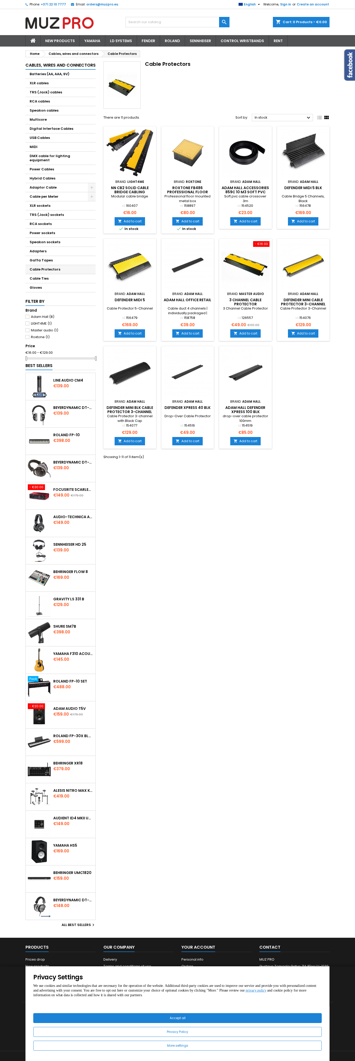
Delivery (110, 959)
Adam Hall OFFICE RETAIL (187, 300)
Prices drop (35, 959)
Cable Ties (39, 278)
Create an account (313, 4)
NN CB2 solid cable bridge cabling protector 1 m (130, 192)
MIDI (33, 146)
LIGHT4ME (41, 323)
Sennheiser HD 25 (69, 544)
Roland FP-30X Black (73, 736)
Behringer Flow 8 (70, 572)
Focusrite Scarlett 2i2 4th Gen (73, 489)
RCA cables (40, 101)
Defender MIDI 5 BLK (303, 187)
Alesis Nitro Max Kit (73, 790)
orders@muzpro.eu (102, 4)
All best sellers (79, 925)
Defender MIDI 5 (130, 300)
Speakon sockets (45, 242)
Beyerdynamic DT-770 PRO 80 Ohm (73, 408)
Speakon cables (44, 110)
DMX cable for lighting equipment (50, 158)
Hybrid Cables (42, 178)
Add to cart (130, 221)
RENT (278, 40)
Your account (198, 947)
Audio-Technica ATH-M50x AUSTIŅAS (73, 517)
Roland (172, 40)
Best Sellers (38, 366)
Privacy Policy (177, 1032)
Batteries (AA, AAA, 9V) (49, 74)
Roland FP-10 (66, 435)
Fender (148, 40)
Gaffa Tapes (41, 260)
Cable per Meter (44, 196)
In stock (283, 118)
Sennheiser (200, 40)
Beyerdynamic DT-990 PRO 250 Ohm (73, 900)
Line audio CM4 (68, 380)
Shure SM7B (64, 626)
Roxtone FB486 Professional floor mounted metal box (187, 192)
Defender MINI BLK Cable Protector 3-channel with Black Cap (130, 412)
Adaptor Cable (43, 187)
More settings (177, 1045)
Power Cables (42, 169)
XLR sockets (40, 205)
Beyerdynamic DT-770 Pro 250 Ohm (73, 462)
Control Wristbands (242, 40)
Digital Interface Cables (51, 128)
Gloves (36, 287)
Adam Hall (42, 316)
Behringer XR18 (68, 763)
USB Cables (40, 137)
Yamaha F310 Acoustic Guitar (73, 654)
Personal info (192, 959)
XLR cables (39, 83)
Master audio (44, 330)
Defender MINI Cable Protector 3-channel (303, 302)
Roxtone (40, 337)
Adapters (38, 251)
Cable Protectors (45, 269)
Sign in (285, 4)
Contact (269, 947)
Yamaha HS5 (65, 845)
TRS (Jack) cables (46, 92)
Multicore (38, 119)
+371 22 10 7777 (53, 4)
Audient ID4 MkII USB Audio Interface (73, 818)
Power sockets (42, 232)
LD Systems (121, 40)
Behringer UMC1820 (72, 873)
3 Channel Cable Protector (245, 302)
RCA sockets (41, 223)
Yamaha (92, 40)
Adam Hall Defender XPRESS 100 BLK (245, 409)
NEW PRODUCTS (60, 40)
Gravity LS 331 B (68, 599)
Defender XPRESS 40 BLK (188, 407)
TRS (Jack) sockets (47, 214)
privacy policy (256, 990)
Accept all (178, 1018)
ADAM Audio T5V (69, 708)
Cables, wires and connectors (60, 65)
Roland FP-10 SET (70, 681)
